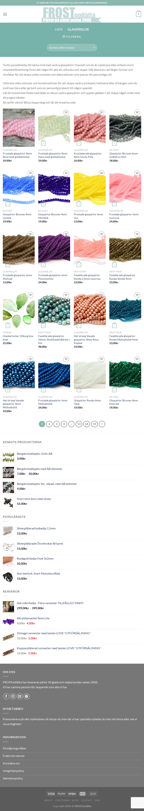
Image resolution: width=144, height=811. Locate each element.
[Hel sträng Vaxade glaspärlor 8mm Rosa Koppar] (90, 310)
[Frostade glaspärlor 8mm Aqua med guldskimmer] (54, 128)
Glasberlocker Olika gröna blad (18, 337)
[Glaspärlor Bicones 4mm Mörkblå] (54, 188)
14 (86, 424)
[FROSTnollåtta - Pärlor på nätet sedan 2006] (72, 14)
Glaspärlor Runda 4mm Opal (87, 402)
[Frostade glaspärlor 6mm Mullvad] (19, 249)
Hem (59, 29)
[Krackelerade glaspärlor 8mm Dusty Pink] (90, 128)
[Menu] (5, 14)
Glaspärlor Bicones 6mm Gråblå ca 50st (123, 155)
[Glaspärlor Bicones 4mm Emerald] (125, 375)
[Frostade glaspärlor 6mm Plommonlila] (54, 249)
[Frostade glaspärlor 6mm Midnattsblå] (54, 375)
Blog (75, 800)
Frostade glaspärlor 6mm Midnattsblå (53, 402)
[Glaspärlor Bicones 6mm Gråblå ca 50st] (125, 128)
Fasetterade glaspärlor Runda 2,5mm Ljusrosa (87, 277)
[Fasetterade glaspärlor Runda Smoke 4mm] (125, 249)
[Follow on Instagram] (13, 696)
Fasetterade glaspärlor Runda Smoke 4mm (122, 277)
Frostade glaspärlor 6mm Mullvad (17, 277)
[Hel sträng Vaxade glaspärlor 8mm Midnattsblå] (19, 375)
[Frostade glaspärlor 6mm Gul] (90, 188)
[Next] (102, 424)
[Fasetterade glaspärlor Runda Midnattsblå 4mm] (125, 310)
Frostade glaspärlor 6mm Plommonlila (53, 277)
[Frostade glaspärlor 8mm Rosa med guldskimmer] (19, 128)
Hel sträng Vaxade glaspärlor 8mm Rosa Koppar (86, 339)
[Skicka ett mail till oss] (20, 696)
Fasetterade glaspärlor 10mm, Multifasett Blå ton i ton (54, 339)
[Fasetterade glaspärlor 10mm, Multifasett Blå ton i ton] (54, 310)
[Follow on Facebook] (6, 696)
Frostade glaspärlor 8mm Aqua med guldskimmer (53, 155)
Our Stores (62, 800)
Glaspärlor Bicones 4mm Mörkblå (52, 216)
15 (94, 424)
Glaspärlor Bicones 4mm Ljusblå (17, 216)
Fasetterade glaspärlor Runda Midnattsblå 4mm (123, 337)
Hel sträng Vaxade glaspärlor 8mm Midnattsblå (13, 404)
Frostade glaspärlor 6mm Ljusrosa (124, 216)
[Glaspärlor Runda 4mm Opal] (90, 375)
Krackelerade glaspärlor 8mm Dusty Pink (88, 155)
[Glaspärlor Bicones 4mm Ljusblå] (19, 188)
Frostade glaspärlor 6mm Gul (88, 216)
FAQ (97, 800)
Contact (86, 800)
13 (79, 424)
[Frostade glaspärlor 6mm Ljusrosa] (125, 188)
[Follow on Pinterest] (26, 696)
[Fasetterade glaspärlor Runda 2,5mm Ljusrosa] (90, 249)
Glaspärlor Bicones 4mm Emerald (123, 402)
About (48, 800)
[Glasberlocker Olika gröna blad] (19, 310)
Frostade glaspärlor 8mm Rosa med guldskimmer (17, 155)
